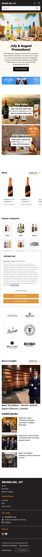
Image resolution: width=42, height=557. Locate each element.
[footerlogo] (21, 482)
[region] (21, 278)
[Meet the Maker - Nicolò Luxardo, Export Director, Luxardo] (21, 384)
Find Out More (21, 69)
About (4, 486)
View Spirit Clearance (21, 139)
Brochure (5, 489)
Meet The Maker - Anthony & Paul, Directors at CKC (29, 455)
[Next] (38, 75)
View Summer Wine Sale (21, 109)
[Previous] (34, 75)
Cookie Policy (6, 550)
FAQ (3, 503)
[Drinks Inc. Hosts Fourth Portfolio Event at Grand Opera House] (9, 442)
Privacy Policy (24, 545)
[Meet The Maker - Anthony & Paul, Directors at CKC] (9, 460)
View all (33, 173)
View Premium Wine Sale (21, 113)
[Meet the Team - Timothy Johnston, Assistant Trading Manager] (9, 424)
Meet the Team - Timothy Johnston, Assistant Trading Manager (26, 421)
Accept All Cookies (21, 301)
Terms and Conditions (9, 545)
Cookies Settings (21, 290)
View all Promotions (21, 144)
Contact (5, 500)
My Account (6, 506)
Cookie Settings (22, 550)
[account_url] (34, 3)
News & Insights (7, 492)
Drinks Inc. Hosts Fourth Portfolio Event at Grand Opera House (29, 437)
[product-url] (10, 186)
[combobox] (21, 8)
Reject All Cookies (21, 296)
